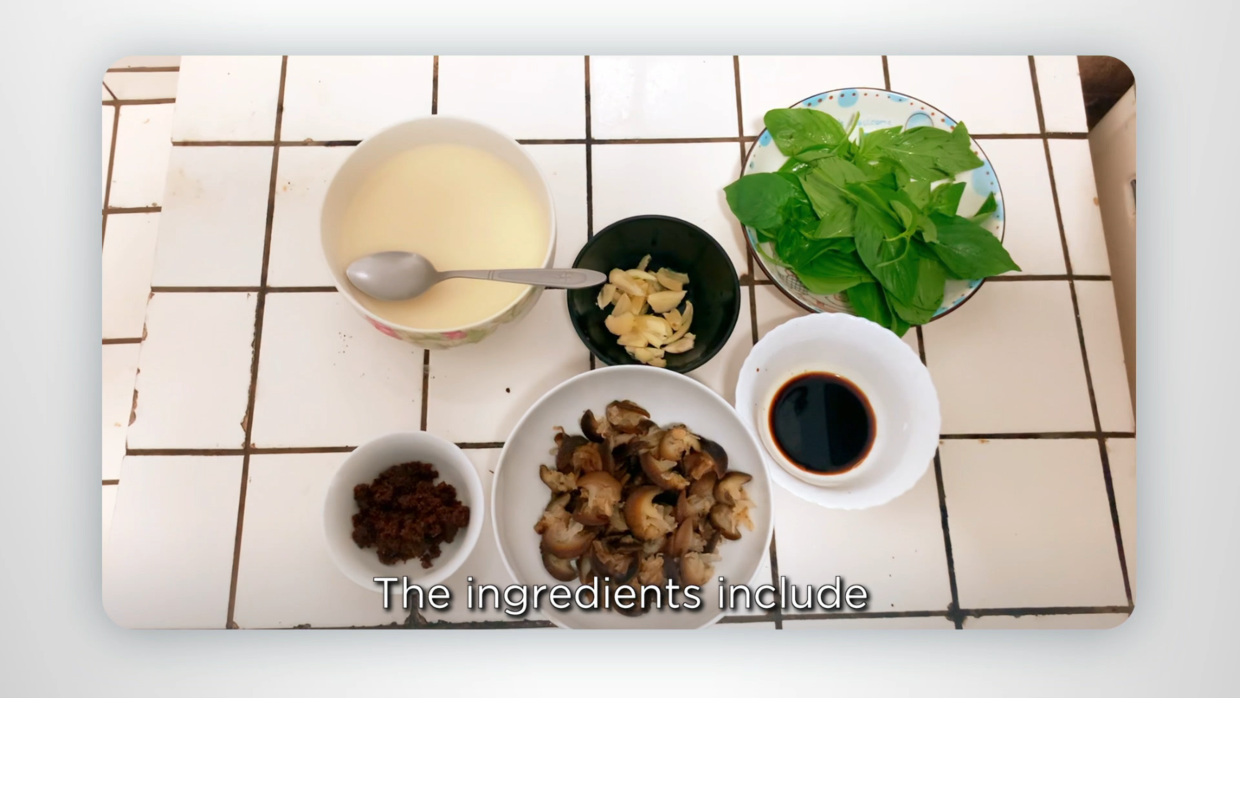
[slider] (649, 684)
